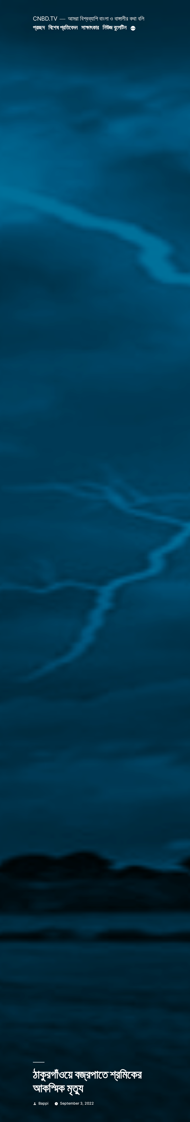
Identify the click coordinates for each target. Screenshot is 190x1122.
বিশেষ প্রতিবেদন (63, 27)
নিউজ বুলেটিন (114, 27)
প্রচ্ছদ (38, 27)
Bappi (43, 1103)
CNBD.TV (45, 18)
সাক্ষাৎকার (90, 27)
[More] (133, 28)
